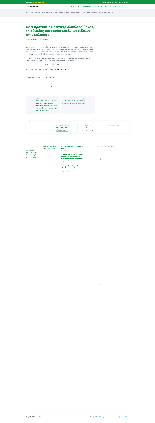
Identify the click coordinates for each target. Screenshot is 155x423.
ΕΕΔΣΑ (46, 39)
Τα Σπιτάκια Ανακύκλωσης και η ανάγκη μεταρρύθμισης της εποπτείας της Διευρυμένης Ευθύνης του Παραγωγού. (72, 156)
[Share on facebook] (57, 87)
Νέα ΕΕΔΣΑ (52, 77)
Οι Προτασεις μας (98, 6)
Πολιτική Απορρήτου (32, 155)
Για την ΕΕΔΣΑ (30, 150)
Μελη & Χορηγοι (86, 6)
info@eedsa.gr (61, 130)
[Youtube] (112, 129)
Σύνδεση (126, 2)
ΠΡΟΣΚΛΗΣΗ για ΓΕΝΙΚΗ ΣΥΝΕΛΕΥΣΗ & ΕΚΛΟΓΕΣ (72, 147)
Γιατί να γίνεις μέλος (49, 148)
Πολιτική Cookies (31, 157)
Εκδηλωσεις (112, 6)
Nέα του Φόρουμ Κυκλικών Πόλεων (38, 77)
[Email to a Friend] (69, 87)
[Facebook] (108, 129)
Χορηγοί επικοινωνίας (107, 2)
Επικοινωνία (118, 2)
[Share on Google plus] (65, 87)
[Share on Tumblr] (63, 87)
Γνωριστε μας (75, 6)
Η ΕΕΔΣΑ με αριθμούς (32, 152)
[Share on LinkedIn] (61, 87)
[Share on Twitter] (59, 87)
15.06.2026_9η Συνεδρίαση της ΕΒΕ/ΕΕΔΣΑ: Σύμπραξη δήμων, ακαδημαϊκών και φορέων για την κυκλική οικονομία (73, 167)
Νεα (106, 6)
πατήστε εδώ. (55, 65)
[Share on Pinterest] (67, 87)
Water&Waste (125, 417)
